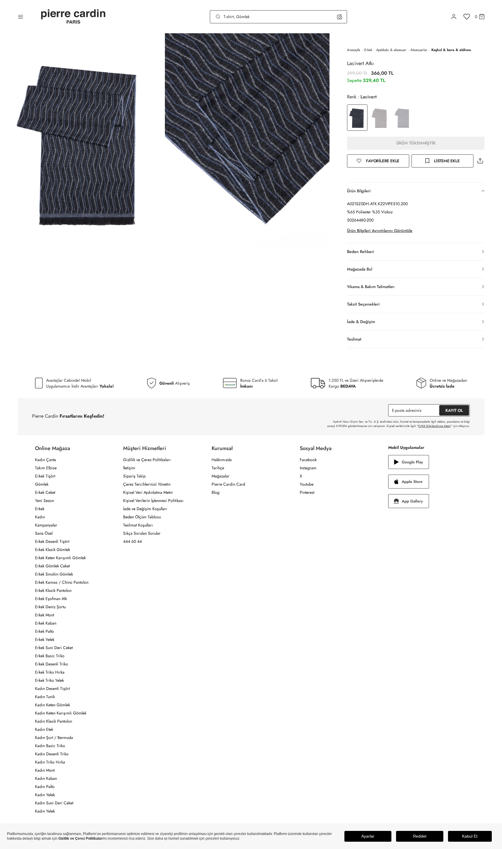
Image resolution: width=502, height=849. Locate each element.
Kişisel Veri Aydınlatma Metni (148, 492)
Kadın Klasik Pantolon (53, 721)
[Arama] (218, 17)
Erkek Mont (44, 615)
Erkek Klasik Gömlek (52, 549)
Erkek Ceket (45, 492)
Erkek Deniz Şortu (50, 607)
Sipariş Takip (134, 476)
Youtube (306, 484)
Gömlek (41, 484)
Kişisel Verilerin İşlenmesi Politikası (153, 500)
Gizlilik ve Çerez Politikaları (147, 460)
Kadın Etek (44, 729)
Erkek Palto (44, 631)
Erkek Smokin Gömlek (54, 574)
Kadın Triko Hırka (50, 762)
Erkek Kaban (45, 623)
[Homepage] (73, 16)
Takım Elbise (46, 468)
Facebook (308, 460)
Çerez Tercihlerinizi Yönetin (146, 484)
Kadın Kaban (46, 778)
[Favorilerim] (466, 17)
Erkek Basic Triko (50, 656)
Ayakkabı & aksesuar (391, 50)
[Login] (453, 16)
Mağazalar (220, 476)
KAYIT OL (454, 410)
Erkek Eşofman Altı (51, 599)
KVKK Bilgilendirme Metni (434, 426)
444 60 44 (132, 541)
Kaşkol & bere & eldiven (451, 50)
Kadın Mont (45, 770)
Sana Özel (44, 533)
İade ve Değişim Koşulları (145, 509)
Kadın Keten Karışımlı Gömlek (60, 713)
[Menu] (21, 16)
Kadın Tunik (45, 697)
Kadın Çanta (45, 460)
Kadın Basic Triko (50, 746)
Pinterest (307, 492)
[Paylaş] (480, 161)
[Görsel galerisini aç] (82, 140)
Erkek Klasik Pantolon (53, 590)
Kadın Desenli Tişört (52, 688)
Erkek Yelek (44, 639)
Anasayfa (353, 50)
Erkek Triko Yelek (49, 680)
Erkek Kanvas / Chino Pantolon (61, 582)
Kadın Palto (45, 786)
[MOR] (403, 117)
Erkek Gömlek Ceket (52, 566)
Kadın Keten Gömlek (52, 705)
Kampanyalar (46, 525)
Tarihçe (218, 468)
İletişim (129, 468)
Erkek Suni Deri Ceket (54, 648)
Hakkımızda (222, 460)
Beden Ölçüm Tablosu (142, 517)
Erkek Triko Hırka (50, 672)
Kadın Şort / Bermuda (54, 737)
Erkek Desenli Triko (51, 664)
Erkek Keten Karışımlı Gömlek (60, 558)
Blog (215, 492)
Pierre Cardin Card (228, 484)
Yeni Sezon (44, 500)
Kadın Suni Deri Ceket (54, 803)
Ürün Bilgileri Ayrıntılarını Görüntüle (379, 230)
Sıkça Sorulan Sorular (142, 533)
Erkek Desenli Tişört (52, 541)
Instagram (308, 468)
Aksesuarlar (418, 50)
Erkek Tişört (45, 476)
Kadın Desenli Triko (52, 754)
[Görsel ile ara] (339, 16)
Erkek (368, 50)
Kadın (40, 517)
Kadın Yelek (45, 795)
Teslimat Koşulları (138, 525)
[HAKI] (380, 117)
